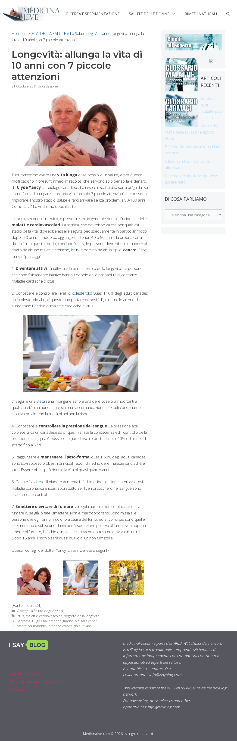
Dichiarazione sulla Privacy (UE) (35, 681)
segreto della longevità (81, 616)
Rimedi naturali (201, 13)
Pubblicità (17, 689)
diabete (37, 481)
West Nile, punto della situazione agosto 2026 (191, 132)
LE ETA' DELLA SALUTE (46, 33)
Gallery (22, 611)
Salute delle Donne (149, 13)
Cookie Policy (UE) (24, 673)
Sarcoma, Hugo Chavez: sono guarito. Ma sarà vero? (57, 621)
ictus (75, 249)
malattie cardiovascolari (44, 616)
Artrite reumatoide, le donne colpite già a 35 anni (54, 626)
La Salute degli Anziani (88, 33)
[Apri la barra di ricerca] (228, 14)
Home (17, 33)
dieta (40, 401)
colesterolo (81, 293)
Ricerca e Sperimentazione (93, 13)
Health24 (32, 605)
